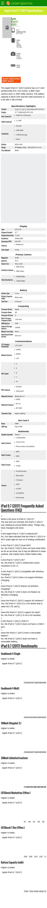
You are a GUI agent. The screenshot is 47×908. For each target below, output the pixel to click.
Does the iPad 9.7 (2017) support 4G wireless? (22, 601)
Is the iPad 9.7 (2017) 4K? (13, 560)
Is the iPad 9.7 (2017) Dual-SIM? (16, 545)
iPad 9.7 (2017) (14, 23)
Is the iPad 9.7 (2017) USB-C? (15, 621)
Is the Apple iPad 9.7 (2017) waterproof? (19, 534)
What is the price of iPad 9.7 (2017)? (17, 519)
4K (17, 566)
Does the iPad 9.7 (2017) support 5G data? (20, 612)
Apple (13, 18)
